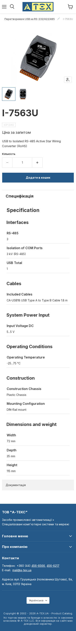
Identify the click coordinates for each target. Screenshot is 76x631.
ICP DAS (9, 124)
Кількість (8, 153)
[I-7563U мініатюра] (8, 94)
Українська (36, 600)
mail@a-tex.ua (21, 570)
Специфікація (19, 196)
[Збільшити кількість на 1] (37, 162)
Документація (16, 485)
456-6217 (53, 565)
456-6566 (38, 565)
